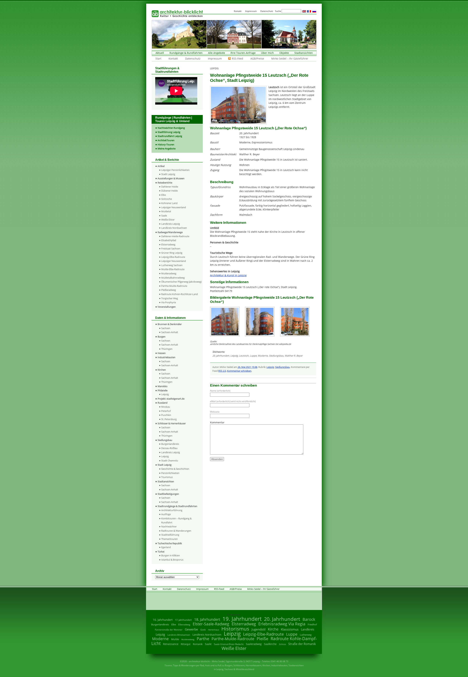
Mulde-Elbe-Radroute (172, 269)
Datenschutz (193, 58)
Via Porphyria (168, 302)
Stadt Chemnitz (169, 460)
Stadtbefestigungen (168, 494)
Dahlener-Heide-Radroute (175, 236)
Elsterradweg (168, 244)
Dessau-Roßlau (169, 448)
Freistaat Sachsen (170, 248)
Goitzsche (166, 199)
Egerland (166, 547)
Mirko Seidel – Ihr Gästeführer (289, 58)
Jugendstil (258, 629)
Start (158, 58)
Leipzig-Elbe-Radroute (173, 257)
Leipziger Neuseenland (173, 207)
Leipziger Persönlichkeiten (175, 170)
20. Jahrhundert (220, 355)
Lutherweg (306, 634)
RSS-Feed (237, 58)
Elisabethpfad (168, 240)
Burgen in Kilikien (170, 555)
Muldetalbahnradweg (173, 277)
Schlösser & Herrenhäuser (172, 423)
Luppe (253, 355)
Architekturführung (171, 510)
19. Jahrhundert (242, 618)
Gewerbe (191, 629)
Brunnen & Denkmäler (170, 324)
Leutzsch (244, 355)
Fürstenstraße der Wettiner (168, 629)
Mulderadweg (168, 273)
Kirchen (162, 369)
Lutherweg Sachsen (171, 265)
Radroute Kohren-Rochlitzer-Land (179, 294)
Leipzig (234, 355)
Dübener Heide (169, 190)
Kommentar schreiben (239, 370)
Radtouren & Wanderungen (176, 530)
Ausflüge (166, 514)
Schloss (282, 644)
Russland (162, 402)
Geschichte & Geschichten (175, 468)
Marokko (162, 386)
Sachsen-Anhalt (169, 332)
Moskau (165, 406)
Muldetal (166, 211)
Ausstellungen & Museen (171, 178)
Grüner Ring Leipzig (171, 252)
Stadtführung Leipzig (169, 132)
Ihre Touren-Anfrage (243, 53)
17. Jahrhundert (183, 620)
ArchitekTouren (166, 140)
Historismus (235, 628)
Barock (309, 619)
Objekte (284, 53)
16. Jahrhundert (163, 620)
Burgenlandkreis (170, 444)
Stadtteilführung (170, 534)
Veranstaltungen (167, 306)
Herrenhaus (213, 629)
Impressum (215, 58)
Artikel (161, 166)
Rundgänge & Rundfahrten (186, 53)
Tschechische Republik (170, 543)
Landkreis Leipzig (170, 223)
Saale (164, 215)
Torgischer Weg (169, 298)
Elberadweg (184, 624)
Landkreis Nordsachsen (174, 227)
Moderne (263, 355)
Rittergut (185, 644)
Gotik (203, 629)
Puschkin (166, 415)
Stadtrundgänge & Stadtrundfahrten (177, 506)
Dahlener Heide (169, 186)
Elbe (163, 194)
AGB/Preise (257, 58)
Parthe (203, 638)
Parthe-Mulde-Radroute (174, 286)
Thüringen (166, 348)
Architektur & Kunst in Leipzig (228, 275)
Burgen (161, 336)
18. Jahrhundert (207, 619)
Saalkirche (270, 644)
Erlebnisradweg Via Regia (281, 623)
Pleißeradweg (168, 290)
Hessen (162, 353)
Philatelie (162, 390)
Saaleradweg (254, 644)
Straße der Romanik (302, 644)
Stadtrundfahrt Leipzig (170, 136)
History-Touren (166, 144)
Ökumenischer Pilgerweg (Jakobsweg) (181, 281)
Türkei (161, 551)
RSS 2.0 (222, 370)
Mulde (175, 639)
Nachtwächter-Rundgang (171, 127)
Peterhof (166, 411)
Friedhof (312, 624)
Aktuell (160, 53)
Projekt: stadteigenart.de (171, 398)
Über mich (267, 53)
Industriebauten (166, 357)
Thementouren (169, 539)
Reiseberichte (165, 182)
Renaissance (170, 644)
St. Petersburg (169, 419)
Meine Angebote (167, 148)
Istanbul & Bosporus (172, 559)
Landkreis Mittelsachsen (178, 634)
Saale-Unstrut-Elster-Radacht (229, 644)
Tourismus (167, 477)
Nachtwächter (169, 526)
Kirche (273, 629)
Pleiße (262, 638)
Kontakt (173, 58)
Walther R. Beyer (294, 355)
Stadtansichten (303, 53)
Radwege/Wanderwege (170, 232)
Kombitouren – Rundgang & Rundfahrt (176, 520)
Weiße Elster (168, 219)
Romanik (198, 644)
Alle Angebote (216, 53)
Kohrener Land (169, 203)
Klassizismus (290, 629)
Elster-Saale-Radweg (211, 623)
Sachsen (165, 328)
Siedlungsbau (276, 355)
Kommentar (217, 422)
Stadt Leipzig (168, 174)
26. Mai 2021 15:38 (247, 367)
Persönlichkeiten (170, 473)
